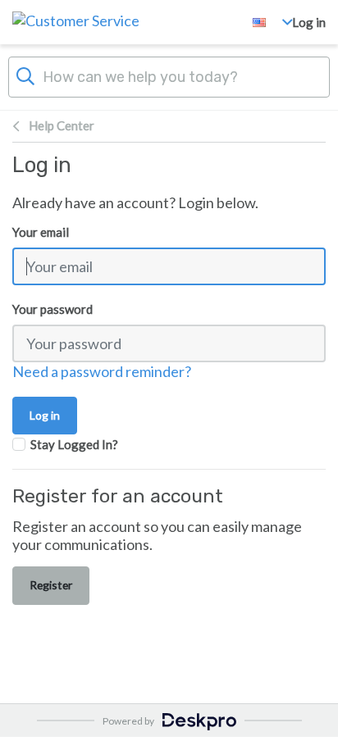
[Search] (25, 74)
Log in (309, 22)
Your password (52, 309)
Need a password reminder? (101, 371)
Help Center (61, 125)
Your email (40, 232)
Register (51, 585)
